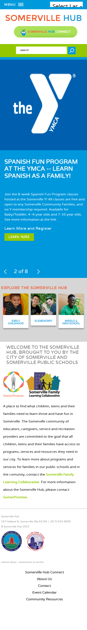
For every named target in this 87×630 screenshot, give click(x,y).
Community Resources (44, 599)
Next (38, 271)
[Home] (43, 20)
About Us (44, 579)
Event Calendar (44, 593)
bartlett (40, 562)
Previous (5, 271)
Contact (44, 586)
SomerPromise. (15, 497)
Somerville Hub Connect (44, 572)
